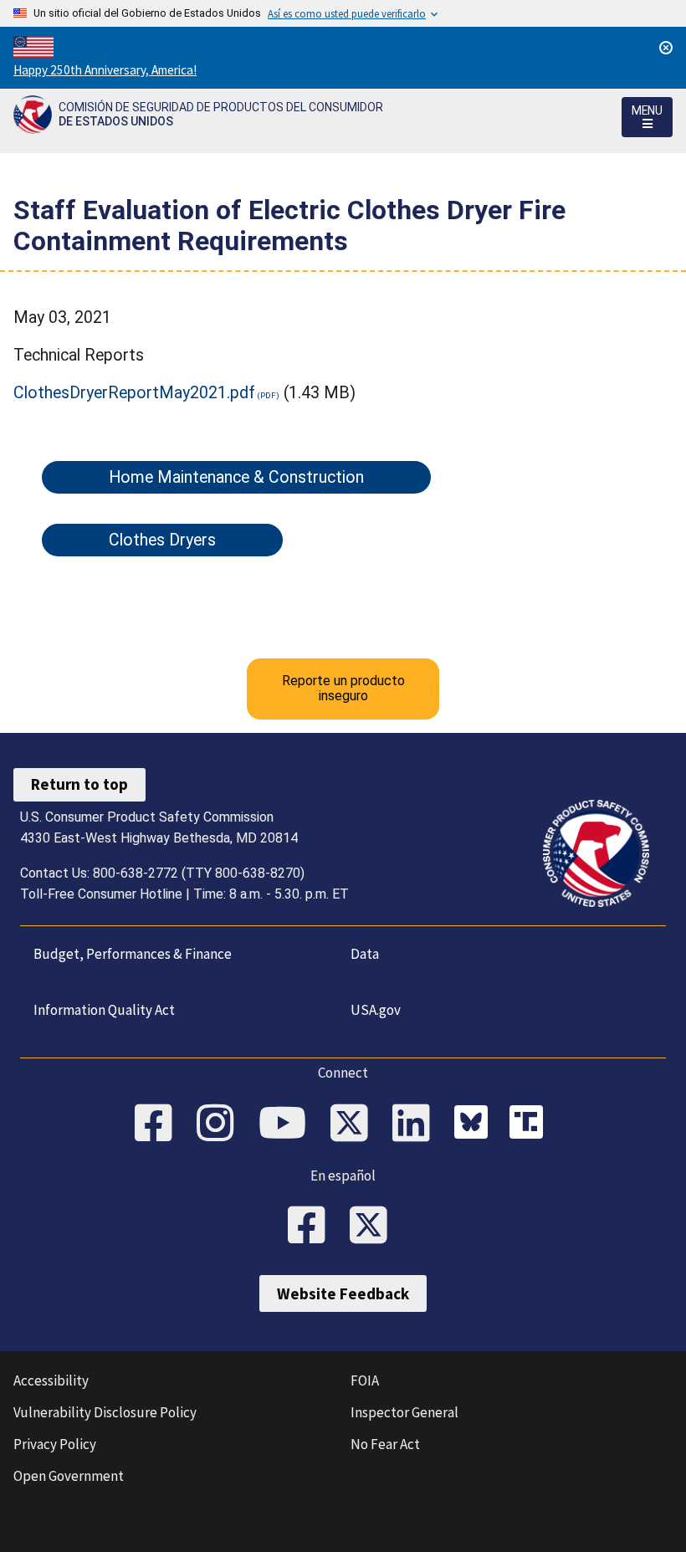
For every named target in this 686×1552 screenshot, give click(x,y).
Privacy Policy (54, 1444)
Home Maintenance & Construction (236, 477)
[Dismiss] (666, 47)
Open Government (68, 1476)
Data (365, 954)
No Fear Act (385, 1444)
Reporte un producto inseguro (343, 688)
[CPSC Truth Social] (530, 1124)
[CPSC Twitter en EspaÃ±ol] (374, 1226)
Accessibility (51, 1380)
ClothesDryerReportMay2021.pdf (134, 392)
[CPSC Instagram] (221, 1124)
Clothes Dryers (162, 540)
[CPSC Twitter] (355, 1124)
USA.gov (376, 1010)
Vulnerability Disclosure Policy (105, 1412)
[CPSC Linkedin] (417, 1124)
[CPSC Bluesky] (475, 1124)
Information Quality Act (104, 1010)
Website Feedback (343, 1293)
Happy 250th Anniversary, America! (105, 70)
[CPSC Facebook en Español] (312, 1226)
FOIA (365, 1380)
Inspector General (404, 1412)
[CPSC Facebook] (159, 1124)
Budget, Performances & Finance (132, 954)
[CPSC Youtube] (288, 1124)
